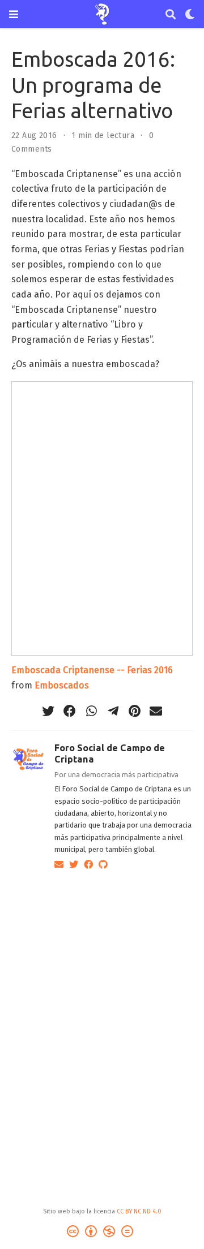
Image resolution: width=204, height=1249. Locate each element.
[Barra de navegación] (13, 14)
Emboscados (62, 685)
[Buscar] (170, 14)
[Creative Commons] (102, 1233)
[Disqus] (102, 1023)
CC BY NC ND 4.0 (139, 1211)
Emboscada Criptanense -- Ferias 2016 (92, 670)
